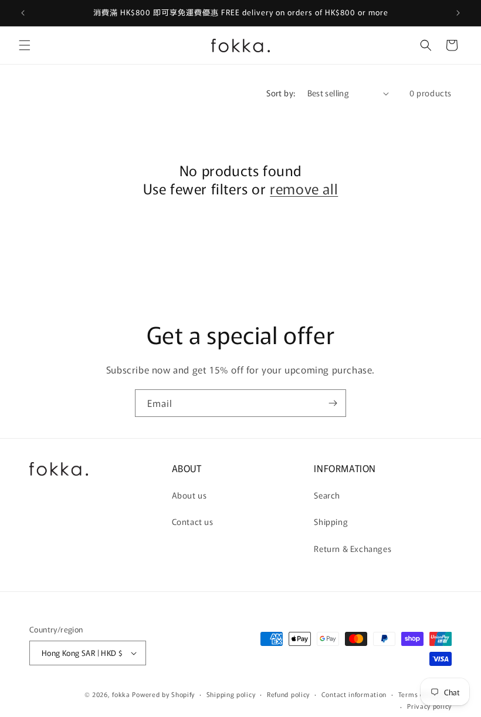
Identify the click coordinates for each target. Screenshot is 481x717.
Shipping (331, 521)
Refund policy (288, 694)
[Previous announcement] (23, 13)
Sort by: (280, 93)
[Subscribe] (332, 403)
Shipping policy (231, 694)
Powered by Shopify (163, 694)
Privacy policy (429, 706)
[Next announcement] (458, 13)
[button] (25, 45)
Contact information (354, 694)
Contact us (193, 521)
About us (189, 495)
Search (327, 495)
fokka (121, 694)
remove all (304, 188)
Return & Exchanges (352, 548)
